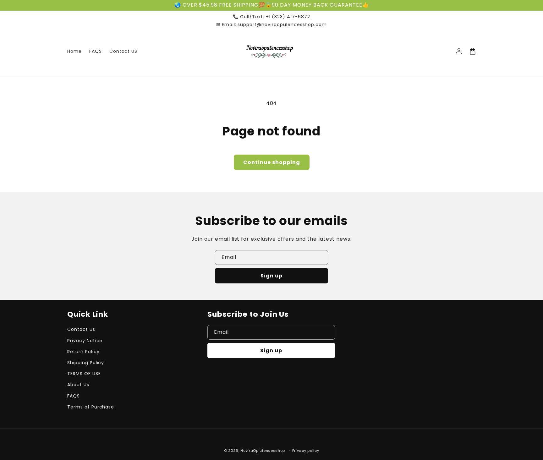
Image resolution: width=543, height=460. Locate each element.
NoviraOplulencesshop (262, 450)
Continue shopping (271, 162)
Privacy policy (305, 450)
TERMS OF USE (84, 373)
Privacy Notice (84, 340)
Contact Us (81, 329)
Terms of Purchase (90, 407)
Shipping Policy (85, 362)
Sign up (271, 275)
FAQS (73, 396)
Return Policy (83, 351)
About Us (78, 384)
